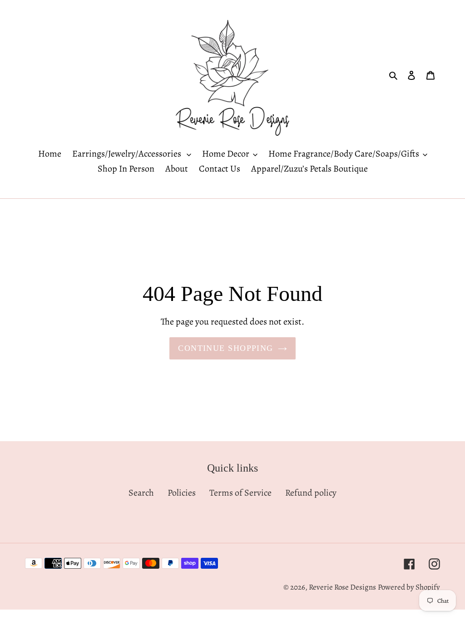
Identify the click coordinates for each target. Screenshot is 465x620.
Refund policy (310, 493)
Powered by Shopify (409, 587)
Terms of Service (240, 493)
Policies (182, 493)
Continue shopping (225, 348)
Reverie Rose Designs (342, 587)
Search (141, 493)
